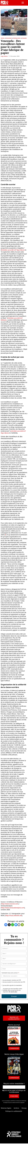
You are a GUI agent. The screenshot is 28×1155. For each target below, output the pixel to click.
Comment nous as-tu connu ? (10, 973)
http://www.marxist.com (9, 904)
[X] (9, 930)
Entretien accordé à (13, 250)
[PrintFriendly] (22, 930)
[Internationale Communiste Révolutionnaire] (14, 1134)
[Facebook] (5, 930)
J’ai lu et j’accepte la (14, 1091)
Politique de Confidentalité (21, 1100)
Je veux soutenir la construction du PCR (14, 982)
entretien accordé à (13, 432)
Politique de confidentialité (17, 1091)
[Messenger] (15, 930)
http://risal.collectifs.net (14, 915)
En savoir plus (13, 992)
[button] (25, 1152)
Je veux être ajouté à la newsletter (12, 985)
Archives (16, 1108)
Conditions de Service (16, 1102)
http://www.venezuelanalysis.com (12, 908)
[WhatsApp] (12, 930)
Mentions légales (6, 1108)
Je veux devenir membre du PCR (12, 980)
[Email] (18, 930)
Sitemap (24, 1108)
